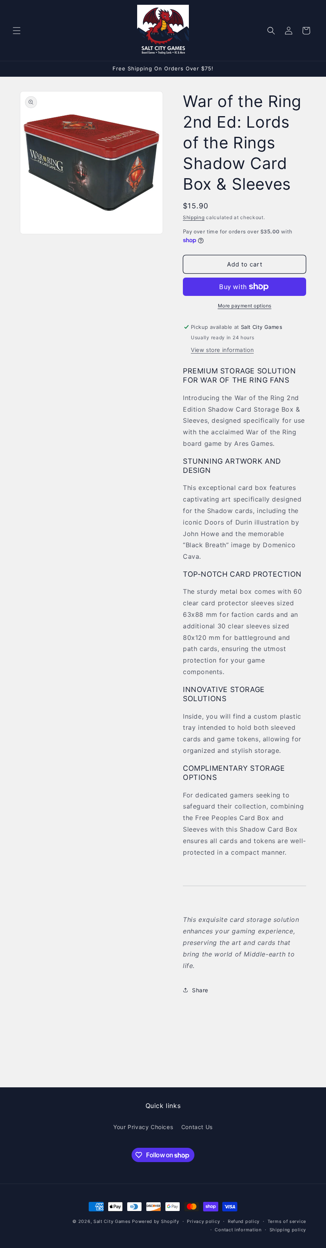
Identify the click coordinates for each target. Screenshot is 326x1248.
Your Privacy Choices (143, 1127)
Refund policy (244, 1221)
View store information (222, 349)
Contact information (238, 1229)
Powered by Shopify (155, 1221)
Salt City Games (112, 1221)
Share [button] (200, 990)
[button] (16, 30)
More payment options (245, 306)
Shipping (194, 217)
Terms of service (287, 1221)
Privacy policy (203, 1221)
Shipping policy (288, 1229)
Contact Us (197, 1127)
